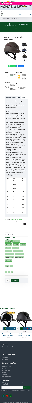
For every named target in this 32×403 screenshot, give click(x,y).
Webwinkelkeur (12, 75)
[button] (5, 51)
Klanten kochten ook (7, 308)
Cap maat (7, 270)
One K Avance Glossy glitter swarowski (8, 334)
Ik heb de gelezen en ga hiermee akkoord (16, 390)
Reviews (24, 97)
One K (7, 331)
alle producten (7, 18)
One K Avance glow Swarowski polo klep (24, 334)
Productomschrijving (13, 97)
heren (13, 18)
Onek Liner (7, 239)
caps (17, 18)
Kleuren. (6, 264)
